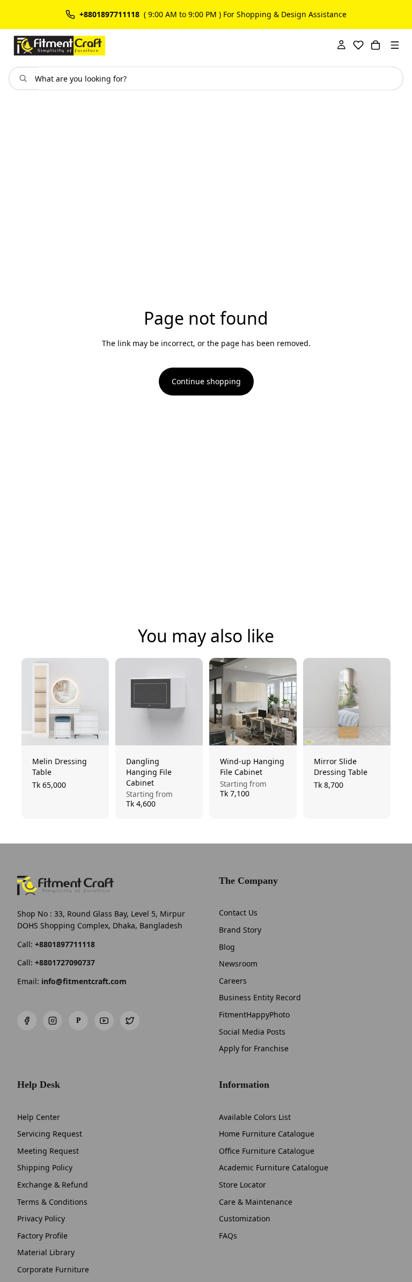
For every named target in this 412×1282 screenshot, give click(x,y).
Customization (244, 1218)
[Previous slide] (33, 702)
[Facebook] (26, 1020)
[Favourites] (358, 45)
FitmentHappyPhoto (254, 1014)
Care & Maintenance (255, 1202)
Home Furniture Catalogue (266, 1134)
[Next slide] (97, 702)
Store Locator (242, 1185)
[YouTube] (104, 1020)
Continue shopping (206, 381)
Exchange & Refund (52, 1185)
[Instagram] (52, 1020)
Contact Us (238, 912)
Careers (233, 981)
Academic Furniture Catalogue (273, 1167)
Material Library (46, 1252)
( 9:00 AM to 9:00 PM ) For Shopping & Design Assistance (245, 14)
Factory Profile (42, 1235)
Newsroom (238, 963)
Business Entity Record (260, 997)
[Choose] (93, 729)
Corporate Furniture (53, 1269)
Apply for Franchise (254, 1048)
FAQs (228, 1235)
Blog (227, 947)
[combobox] (214, 78)
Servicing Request (49, 1134)
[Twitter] (129, 1020)
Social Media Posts (252, 1032)
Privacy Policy (41, 1218)
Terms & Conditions (52, 1202)
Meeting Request (48, 1151)
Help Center (38, 1117)
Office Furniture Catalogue (266, 1151)
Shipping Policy (44, 1167)
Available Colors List (255, 1117)
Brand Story (240, 930)
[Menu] (395, 45)
